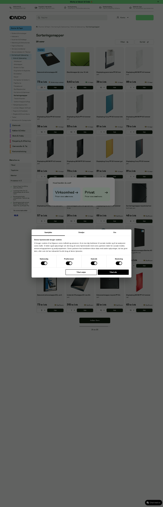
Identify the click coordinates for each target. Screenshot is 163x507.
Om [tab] (114, 232)
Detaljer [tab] (82, 232)
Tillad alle (113, 272)
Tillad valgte (81, 272)
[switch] (69, 263)
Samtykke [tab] (48, 232)
